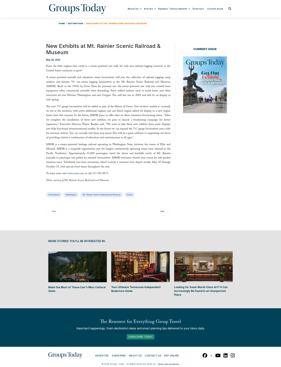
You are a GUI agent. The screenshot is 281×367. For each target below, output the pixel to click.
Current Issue (215, 8)
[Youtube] (218, 354)
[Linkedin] (225, 354)
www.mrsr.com (75, 173)
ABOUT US (135, 355)
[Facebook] (205, 354)
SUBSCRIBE (119, 355)
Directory (198, 8)
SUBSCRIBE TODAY (140, 337)
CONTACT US (153, 355)
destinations (54, 194)
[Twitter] (211, 354)
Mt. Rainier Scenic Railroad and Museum (102, 194)
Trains (129, 194)
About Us (133, 8)
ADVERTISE (102, 355)
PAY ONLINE (171, 355)
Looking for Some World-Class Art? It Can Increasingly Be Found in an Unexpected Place (201, 291)
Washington (71, 194)
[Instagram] (233, 354)
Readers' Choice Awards (172, 8)
